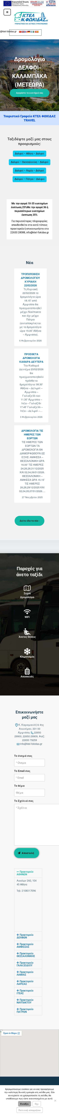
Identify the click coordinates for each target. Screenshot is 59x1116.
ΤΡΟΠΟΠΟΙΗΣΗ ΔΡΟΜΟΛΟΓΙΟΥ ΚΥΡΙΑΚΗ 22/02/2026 (30, 279)
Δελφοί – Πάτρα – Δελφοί (30, 179)
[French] (26, 31)
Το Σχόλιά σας (24, 801)
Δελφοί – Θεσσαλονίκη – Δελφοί (29, 162)
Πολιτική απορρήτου (30, 1110)
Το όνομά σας (23, 756)
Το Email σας (22, 771)
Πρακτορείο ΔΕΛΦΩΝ (25, 936)
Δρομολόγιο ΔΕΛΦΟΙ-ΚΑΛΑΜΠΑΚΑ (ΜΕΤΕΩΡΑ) (29, 72)
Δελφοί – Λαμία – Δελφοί (29, 170)
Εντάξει (24, 1103)
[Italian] (34, 31)
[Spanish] (37, 31)
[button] (29, 75)
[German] (29, 31)
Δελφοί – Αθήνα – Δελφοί (29, 153)
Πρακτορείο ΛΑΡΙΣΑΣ (25, 982)
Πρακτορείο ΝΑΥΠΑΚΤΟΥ (25, 1001)
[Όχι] (55, 1100)
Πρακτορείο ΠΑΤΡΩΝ (25, 1010)
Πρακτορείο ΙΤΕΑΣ (25, 992)
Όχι (37, 1103)
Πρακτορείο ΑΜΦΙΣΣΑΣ (25, 945)
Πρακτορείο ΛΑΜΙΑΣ (25, 973)
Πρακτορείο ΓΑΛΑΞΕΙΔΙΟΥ (25, 964)
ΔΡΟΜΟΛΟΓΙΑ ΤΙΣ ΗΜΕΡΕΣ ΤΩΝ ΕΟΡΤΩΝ (32, 434)
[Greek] (31, 31)
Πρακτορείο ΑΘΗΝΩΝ (25, 873)
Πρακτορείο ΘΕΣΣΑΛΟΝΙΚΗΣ (26, 955)
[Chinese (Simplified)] (20, 31)
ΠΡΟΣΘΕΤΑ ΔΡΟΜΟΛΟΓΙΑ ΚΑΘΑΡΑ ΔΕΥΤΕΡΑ (31, 357)
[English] (23, 31)
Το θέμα (19, 785)
